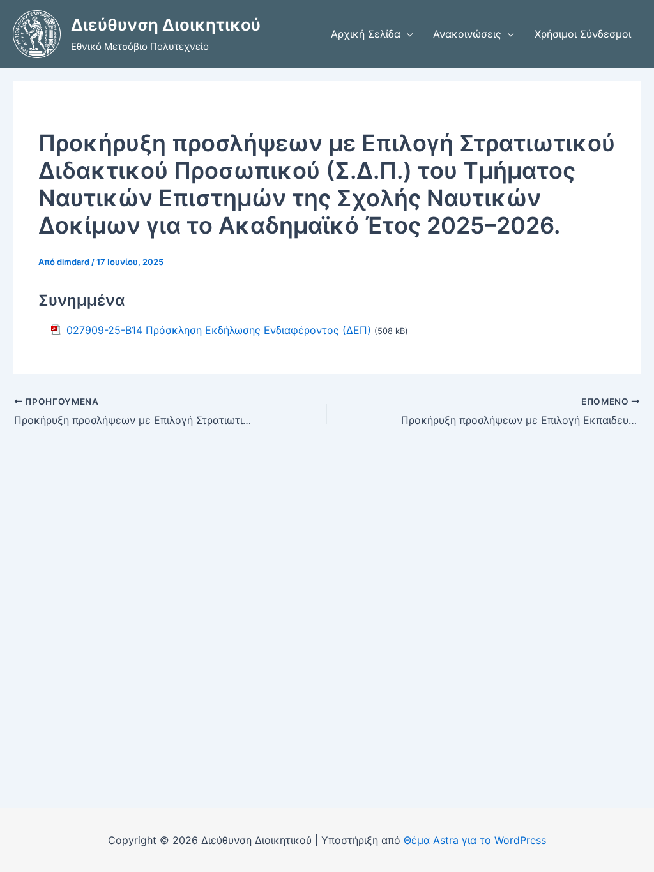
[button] (406, 33)
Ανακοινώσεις (467, 33)
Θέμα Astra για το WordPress (475, 840)
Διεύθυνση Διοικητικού (166, 24)
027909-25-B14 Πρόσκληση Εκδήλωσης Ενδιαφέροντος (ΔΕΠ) (218, 330)
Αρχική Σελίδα (365, 33)
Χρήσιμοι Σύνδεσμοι (583, 33)
